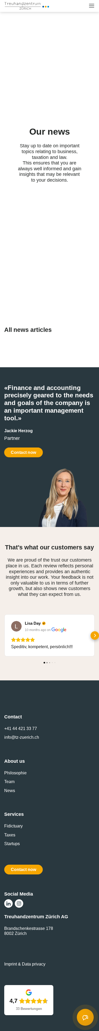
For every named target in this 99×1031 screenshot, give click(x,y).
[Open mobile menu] (91, 5)
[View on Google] (16, 626)
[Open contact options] (85, 1017)
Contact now (23, 452)
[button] (4, 635)
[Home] (26, 6)
